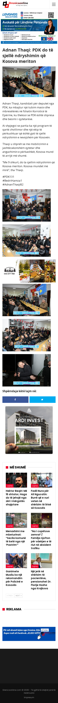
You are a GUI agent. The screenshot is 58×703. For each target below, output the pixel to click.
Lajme (9, 485)
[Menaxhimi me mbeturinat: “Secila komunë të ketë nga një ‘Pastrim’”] (16, 520)
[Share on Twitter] (42, 399)
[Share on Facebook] (15, 399)
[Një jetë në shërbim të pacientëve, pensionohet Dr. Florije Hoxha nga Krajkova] (41, 560)
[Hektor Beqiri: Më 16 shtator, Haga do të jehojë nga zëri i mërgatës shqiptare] (16, 480)
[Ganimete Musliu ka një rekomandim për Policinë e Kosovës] (16, 560)
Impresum (29, 697)
